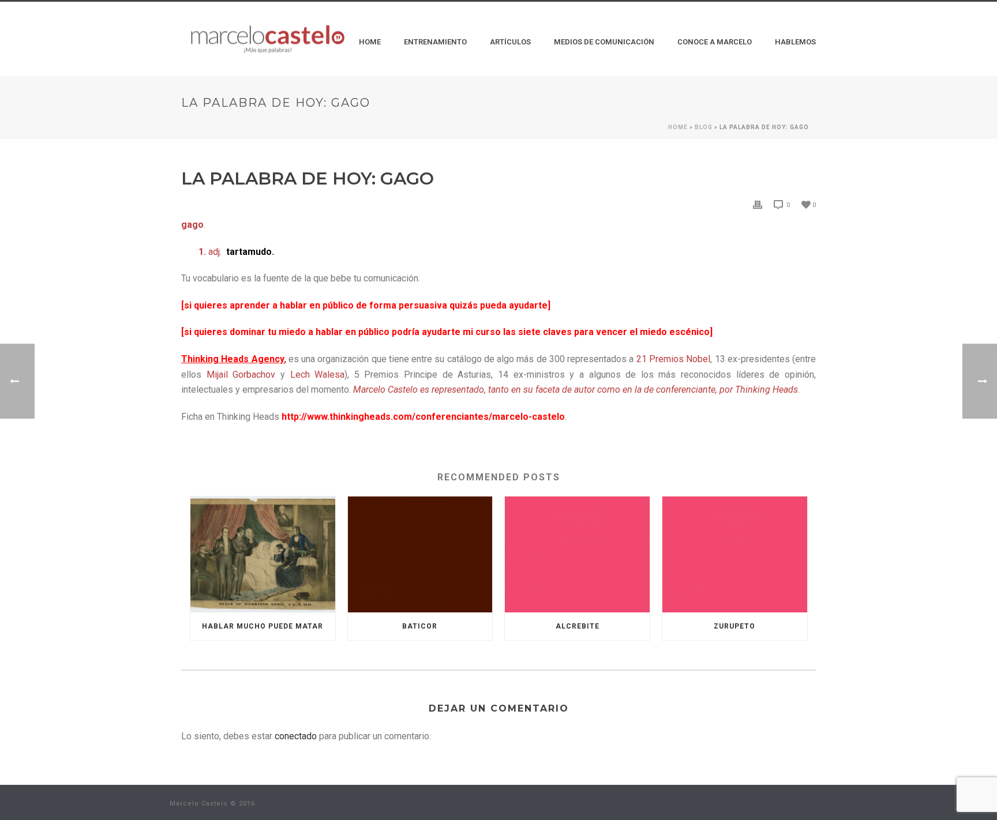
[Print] (757, 204)
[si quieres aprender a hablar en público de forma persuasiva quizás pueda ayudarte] (365, 305)
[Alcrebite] (577, 554)
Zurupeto (734, 626)
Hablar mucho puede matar (262, 626)
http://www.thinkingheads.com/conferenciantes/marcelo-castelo (423, 416)
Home (370, 41)
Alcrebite (577, 626)
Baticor (419, 626)
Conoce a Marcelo (714, 41)
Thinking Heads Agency (232, 358)
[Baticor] (420, 554)
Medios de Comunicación (604, 41)
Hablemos (795, 41)
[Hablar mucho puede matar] (262, 554)
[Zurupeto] (734, 554)
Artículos (510, 41)
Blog (704, 127)
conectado (296, 736)
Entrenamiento (435, 41)
